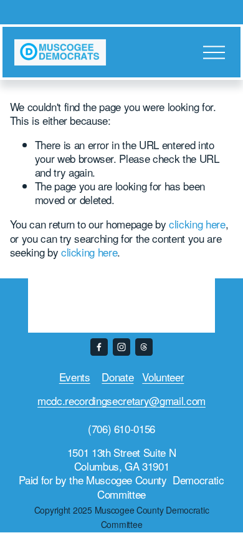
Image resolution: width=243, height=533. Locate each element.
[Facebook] (99, 347)
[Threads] (144, 347)
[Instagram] (121, 347)
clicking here (197, 224)
